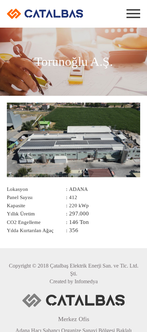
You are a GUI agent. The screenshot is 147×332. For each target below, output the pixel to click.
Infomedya (86, 281)
